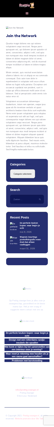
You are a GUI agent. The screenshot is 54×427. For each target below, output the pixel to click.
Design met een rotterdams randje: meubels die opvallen (27, 341)
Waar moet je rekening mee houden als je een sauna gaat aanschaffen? (27, 355)
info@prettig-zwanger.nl (27, 390)
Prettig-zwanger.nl (31, 415)
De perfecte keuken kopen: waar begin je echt (30, 225)
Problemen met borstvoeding (27, 360)
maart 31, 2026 (27, 248)
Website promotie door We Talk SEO (31, 419)
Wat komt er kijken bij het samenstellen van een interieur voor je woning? (27, 348)
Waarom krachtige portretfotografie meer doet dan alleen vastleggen (30, 241)
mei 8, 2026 (26, 232)
